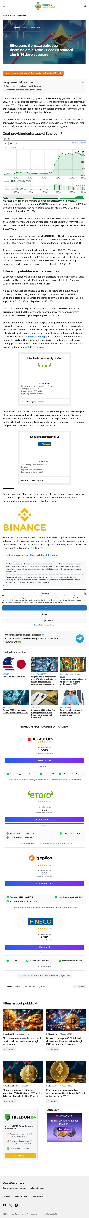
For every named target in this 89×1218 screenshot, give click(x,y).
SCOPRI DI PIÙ (30, 452)
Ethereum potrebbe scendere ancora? (24, 89)
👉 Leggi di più (20, 1156)
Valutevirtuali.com (9, 16)
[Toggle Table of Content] (81, 82)
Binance (65, 497)
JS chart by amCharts (9, 174)
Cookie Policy (38, 625)
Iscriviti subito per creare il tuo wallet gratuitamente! (30, 555)
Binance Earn (24, 537)
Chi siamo (7, 1196)
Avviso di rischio (21, 1196)
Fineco (35, 411)
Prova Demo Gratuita (34, 374)
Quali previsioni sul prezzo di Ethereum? (24, 86)
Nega (44, 614)
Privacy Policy (49, 625)
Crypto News (21, 16)
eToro (13, 329)
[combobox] (44, 139)
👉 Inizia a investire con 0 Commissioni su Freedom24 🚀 (33, 73)
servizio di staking (35, 336)
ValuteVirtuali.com (13, 1183)
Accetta (44, 608)
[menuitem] (72, 197)
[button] (85, 593)
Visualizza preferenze (44, 620)
